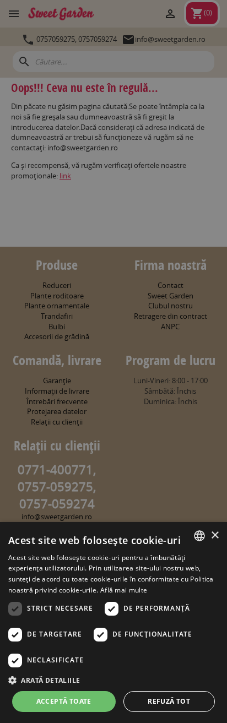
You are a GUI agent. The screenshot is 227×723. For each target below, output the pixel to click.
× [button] (214, 535)
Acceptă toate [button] (63, 701)
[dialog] (113, 622)
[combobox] (199, 535)
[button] (113, 680)
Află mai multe (123, 590)
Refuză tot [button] (169, 701)
